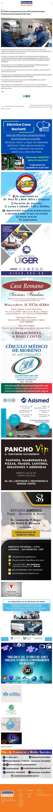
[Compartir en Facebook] (26, 96)
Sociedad (21, 798)
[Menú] (2, 3)
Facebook (30, 793)
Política (20, 793)
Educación (21, 795)
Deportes (21, 804)
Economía (21, 800)
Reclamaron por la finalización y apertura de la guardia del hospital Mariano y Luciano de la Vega (40, 106)
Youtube (29, 797)
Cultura (20, 797)
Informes (21, 806)
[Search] (51, 3)
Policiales (21, 802)
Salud (2, 9)
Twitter (29, 795)
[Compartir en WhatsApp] (24, 96)
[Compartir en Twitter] (29, 96)
